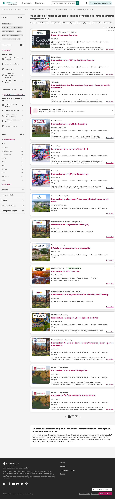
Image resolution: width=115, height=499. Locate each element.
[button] (7, 24)
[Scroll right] (113, 23)
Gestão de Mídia (108, 23)
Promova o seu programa (67, 470)
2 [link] (72, 417)
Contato (62, 474)
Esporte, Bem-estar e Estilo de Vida (14, 95)
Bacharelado (7, 50)
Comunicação (97, 23)
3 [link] (76, 417)
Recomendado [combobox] (108, 27)
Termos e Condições (84, 494)
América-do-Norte (9, 139)
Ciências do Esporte (69, 23)
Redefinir (21, 17)
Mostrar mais (6, 184)
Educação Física (55, 23)
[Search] (77, 3)
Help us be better (105, 493)
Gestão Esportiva (43, 23)
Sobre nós (63, 466)
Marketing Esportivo (84, 23)
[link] (91, 9)
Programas (27, 3)
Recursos (40, 3)
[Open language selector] (86, 3)
